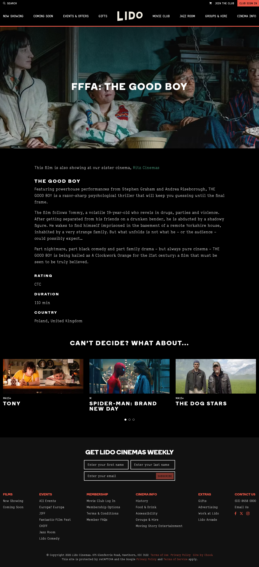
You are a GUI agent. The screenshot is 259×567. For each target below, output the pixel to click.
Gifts (103, 16)
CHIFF (43, 526)
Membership (97, 494)
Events (45, 494)
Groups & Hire (216, 16)
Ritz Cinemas (146, 167)
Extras (204, 494)
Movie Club (161, 16)
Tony (12, 404)
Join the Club (224, 3)
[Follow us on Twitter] (241, 514)
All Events (47, 501)
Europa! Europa (51, 507)
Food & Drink (146, 507)
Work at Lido (208, 513)
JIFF (42, 513)
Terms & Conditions (103, 513)
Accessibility (147, 513)
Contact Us (245, 494)
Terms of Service (175, 559)
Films (8, 494)
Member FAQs (97, 520)
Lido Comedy (49, 538)
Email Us (242, 507)
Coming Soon (43, 16)
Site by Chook (203, 554)
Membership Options (103, 507)
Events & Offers (76, 16)
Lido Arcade (207, 520)
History (142, 501)
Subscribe (165, 476)
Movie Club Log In (101, 501)
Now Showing (13, 16)
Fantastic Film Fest (55, 520)
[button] (125, 420)
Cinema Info (246, 16)
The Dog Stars (201, 404)
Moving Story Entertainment (159, 526)
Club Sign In (248, 3)
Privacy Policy (181, 554)
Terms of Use (160, 554)
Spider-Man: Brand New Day (123, 406)
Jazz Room (187, 16)
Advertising (208, 507)
